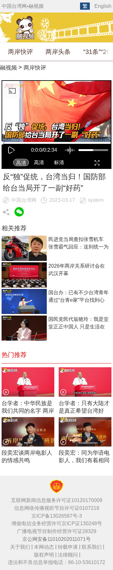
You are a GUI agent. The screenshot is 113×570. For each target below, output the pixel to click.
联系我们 (92, 547)
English (102, 6)
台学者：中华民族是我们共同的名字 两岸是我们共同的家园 (28, 407)
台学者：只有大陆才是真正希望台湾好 (84, 407)
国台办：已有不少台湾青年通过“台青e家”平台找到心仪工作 (78, 297)
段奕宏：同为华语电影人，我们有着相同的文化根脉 (84, 457)
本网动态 (44, 547)
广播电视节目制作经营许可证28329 (56, 531)
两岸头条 (58, 51)
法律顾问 (68, 554)
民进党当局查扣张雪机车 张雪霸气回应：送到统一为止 (78, 244)
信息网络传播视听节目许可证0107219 (56, 508)
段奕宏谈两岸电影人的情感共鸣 (27, 456)
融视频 (36, 6)
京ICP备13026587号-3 (56, 516)
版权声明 (44, 554)
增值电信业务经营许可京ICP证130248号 (56, 523)
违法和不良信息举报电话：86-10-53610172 (56, 562)
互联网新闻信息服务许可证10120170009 (56, 500)
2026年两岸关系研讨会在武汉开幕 (76, 269)
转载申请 (68, 547)
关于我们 (20, 547)
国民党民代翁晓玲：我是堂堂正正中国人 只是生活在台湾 (78, 323)
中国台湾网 (14, 6)
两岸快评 (20, 51)
